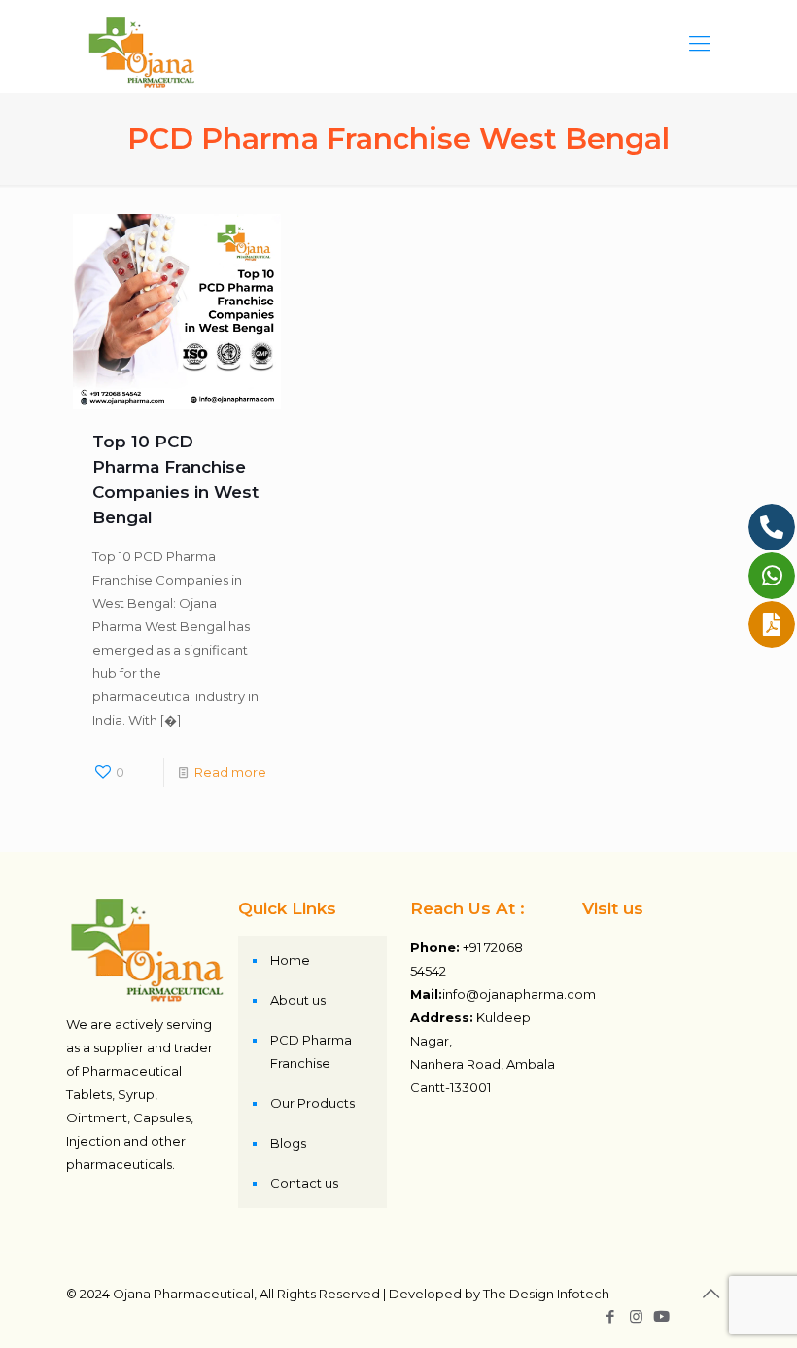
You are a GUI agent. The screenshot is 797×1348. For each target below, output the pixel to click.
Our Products (312, 1103)
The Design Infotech (546, 1293)
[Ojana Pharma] (142, 44)
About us (298, 1000)
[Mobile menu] (699, 43)
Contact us (304, 1182)
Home (290, 960)
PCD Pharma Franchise (311, 1051)
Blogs (288, 1143)
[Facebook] (610, 1316)
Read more (230, 772)
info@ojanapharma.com (519, 994)
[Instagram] (636, 1316)
